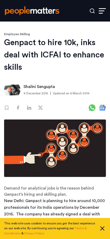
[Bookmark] (6, 107)
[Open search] (92, 10)
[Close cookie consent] (102, 228)
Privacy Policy (34, 233)
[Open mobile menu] (102, 11)
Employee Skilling (17, 34)
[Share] (17, 107)
